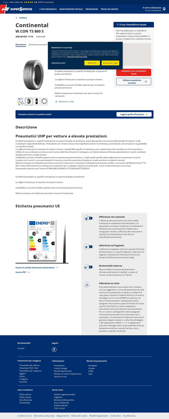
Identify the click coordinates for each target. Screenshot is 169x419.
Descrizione (21, 44)
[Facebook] (54, 349)
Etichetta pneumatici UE (39, 44)
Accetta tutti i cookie (110, 63)
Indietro (23, 18)
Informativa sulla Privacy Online (77, 57)
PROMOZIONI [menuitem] (92, 9)
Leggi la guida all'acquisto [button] (132, 114)
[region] (85, 55)
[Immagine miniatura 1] (21, 101)
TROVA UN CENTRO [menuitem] (109, 9)
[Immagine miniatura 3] (36, 101)
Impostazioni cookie (58, 63)
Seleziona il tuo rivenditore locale (133, 72)
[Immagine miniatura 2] (29, 101)
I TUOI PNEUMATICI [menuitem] (48, 9)
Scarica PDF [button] (21, 272)
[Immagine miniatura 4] (44, 101)
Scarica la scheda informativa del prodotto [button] (35, 267)
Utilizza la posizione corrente (132, 81)
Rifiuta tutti (92, 63)
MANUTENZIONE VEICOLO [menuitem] (71, 9)
